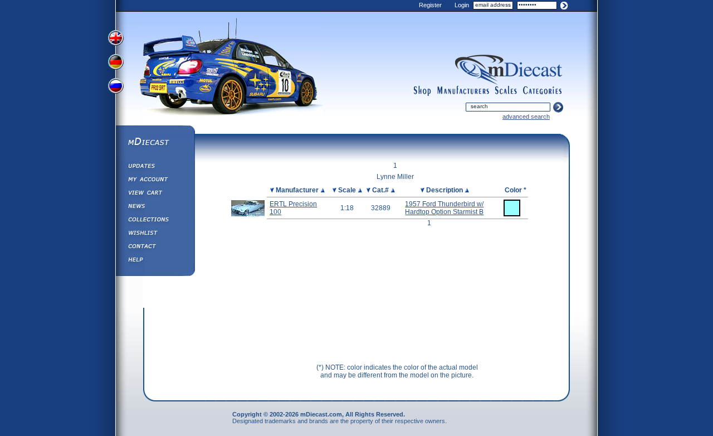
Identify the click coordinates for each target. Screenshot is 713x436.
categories (542, 91)
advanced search (526, 116)
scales (506, 91)
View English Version (117, 38)
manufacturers (463, 91)
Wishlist (155, 234)
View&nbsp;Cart (155, 194)
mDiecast (155, 142)
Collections (155, 220)
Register (430, 5)
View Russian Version (117, 88)
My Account (155, 180)
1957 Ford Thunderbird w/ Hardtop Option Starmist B (444, 208)
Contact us (155, 247)
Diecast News (155, 207)
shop (422, 91)
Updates (155, 167)
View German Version (117, 63)
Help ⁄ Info (155, 261)
